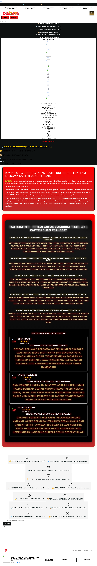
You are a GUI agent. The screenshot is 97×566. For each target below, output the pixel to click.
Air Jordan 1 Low (48, 107)
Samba (48, 119)
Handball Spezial (48, 118)
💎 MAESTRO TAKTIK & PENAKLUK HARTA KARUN (16, 159)
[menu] (48, 82)
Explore (3, 21)
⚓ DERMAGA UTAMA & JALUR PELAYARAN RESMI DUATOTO (28, 508)
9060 (48, 137)
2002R (48, 133)
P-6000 (48, 110)
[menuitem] (48, 23)
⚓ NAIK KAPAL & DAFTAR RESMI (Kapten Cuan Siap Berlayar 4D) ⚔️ (27, 147)
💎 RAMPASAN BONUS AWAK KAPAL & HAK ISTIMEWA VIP (28, 517)
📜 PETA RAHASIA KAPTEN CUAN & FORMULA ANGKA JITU (65, 499)
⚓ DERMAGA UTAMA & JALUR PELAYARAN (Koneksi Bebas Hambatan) (48, 470)
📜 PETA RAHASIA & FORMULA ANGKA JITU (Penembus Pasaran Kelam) (48, 479)
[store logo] (11, 13)
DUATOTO (8, 181)
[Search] (92, 13)
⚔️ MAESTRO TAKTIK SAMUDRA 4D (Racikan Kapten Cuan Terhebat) (28, 488)
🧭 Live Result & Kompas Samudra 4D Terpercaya (17, 151)
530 (48, 130)
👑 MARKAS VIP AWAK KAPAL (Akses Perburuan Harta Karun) (70, 488)
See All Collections (48, 114)
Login (5, 17)
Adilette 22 (49, 121)
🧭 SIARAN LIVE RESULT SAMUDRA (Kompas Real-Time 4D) (27, 461)
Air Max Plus (48, 109)
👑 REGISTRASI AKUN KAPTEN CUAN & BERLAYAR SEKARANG (67, 517)
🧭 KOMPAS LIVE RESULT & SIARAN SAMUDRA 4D (29, 499)
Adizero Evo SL (48, 124)
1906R (48, 135)
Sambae (48, 123)
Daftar (13, 17)
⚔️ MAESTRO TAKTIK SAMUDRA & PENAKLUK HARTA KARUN (68, 508)
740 (48, 132)
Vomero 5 (48, 112)
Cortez (48, 105)
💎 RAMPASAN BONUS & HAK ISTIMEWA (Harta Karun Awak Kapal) (68, 461)
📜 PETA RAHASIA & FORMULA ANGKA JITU (14, 155)
